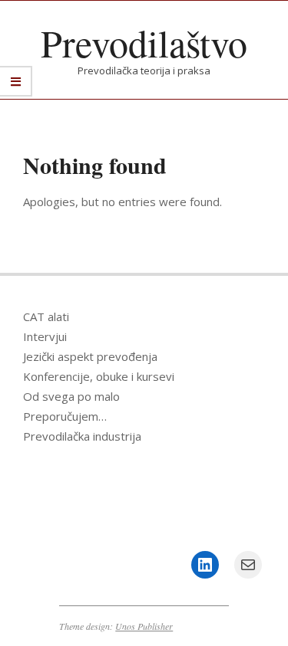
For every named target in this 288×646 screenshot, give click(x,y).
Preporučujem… (65, 416)
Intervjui (45, 336)
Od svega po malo (71, 396)
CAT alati (46, 316)
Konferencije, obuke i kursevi (98, 376)
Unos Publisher (144, 626)
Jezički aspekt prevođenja (90, 356)
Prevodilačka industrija (82, 436)
